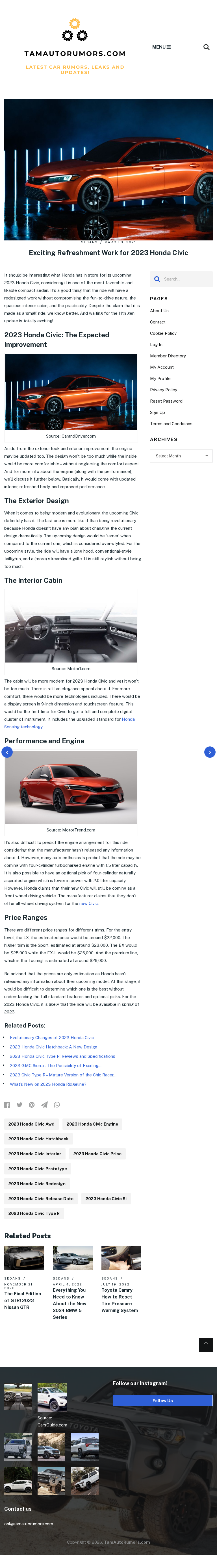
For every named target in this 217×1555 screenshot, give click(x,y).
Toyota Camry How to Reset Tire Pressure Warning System (119, 1300)
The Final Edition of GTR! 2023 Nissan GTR (22, 1300)
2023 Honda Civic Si (106, 1198)
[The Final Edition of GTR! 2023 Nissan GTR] (24, 1258)
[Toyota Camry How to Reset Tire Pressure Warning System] (121, 1258)
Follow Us (163, 1400)
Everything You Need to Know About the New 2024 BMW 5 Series (69, 1303)
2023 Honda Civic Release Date (40, 1198)
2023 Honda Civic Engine (92, 1124)
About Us (159, 310)
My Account (162, 367)
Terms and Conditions (171, 423)
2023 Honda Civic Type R (34, 1213)
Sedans (89, 242)
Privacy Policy (163, 389)
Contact (158, 322)
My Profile (160, 378)
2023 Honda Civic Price (97, 1153)
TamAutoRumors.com (127, 1542)
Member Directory (168, 355)
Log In (156, 344)
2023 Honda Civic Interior (34, 1153)
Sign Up (157, 412)
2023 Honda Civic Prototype (37, 1168)
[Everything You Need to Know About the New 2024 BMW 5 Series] (73, 1258)
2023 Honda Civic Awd (31, 1124)
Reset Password (166, 401)
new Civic (88, 903)
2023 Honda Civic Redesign (37, 1183)
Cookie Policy (163, 333)
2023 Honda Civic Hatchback (38, 1138)
